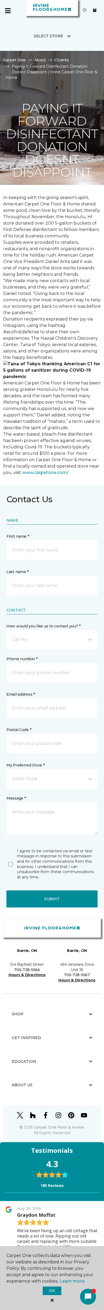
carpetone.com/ (51, 472)
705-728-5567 (77, 974)
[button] (52, 639)
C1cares (61, 60)
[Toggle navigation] (7, 10)
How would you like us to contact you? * (43, 626)
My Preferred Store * (25, 765)
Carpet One (14, 60)
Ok (52, 1290)
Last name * (17, 572)
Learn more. (72, 1281)
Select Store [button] (48, 36)
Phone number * (22, 659)
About (40, 60)
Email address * (20, 694)
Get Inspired (26, 1037)
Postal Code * (18, 730)
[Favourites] (84, 11)
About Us (22, 1084)
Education (24, 1061)
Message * (16, 798)
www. (28, 472)
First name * (17, 536)
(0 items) (95, 10)
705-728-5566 (27, 969)
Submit (52, 899)
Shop (17, 1014)
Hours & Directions (27, 974)
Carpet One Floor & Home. (59, 1127)
